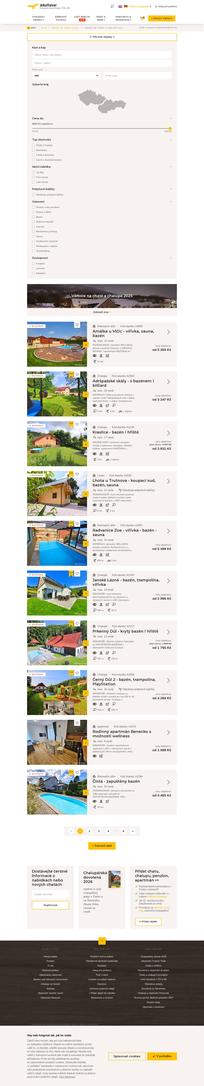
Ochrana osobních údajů (102, 988)
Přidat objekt (162, 18)
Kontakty (102, 965)
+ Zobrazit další (102, 845)
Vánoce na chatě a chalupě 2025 (70, 28)
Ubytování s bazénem (153, 1007)
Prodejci (50, 961)
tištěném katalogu (157, 896)
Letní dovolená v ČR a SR (153, 979)
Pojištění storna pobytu (101, 956)
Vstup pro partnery (167, 6)
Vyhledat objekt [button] (38, 18)
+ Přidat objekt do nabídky (102, 993)
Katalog (50, 988)
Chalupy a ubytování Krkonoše (153, 993)
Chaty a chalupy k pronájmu (153, 975)
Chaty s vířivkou (154, 965)
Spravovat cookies (127, 1056)
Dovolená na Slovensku (153, 988)
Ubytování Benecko (50, 997)
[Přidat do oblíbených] (77, 325)
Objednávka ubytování (50, 975)
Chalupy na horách (50, 984)
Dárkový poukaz (61, 18)
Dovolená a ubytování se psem (153, 970)
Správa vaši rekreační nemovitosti (50, 979)
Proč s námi (102, 975)
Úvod (44, 28)
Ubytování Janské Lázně (50, 993)
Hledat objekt (50, 956)
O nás (50, 965)
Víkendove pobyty (154, 984)
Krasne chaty (153, 1002)
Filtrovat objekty (102, 36)
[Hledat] (112, 6)
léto (141, 910)
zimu (166, 907)
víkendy (158, 907)
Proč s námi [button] (101, 18)
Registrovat (50, 905)
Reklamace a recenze (102, 997)
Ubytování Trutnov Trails (153, 961)
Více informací (67, 1076)
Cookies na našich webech (101, 979)
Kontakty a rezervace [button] (123, 18)
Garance (102, 984)
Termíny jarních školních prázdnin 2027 (153, 997)
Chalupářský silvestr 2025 (154, 956)
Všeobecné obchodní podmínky (102, 961)
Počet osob (37, 69)
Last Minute (82, 18)
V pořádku (163, 1056)
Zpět (33, 28)
